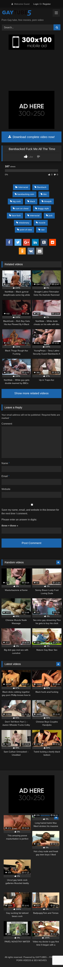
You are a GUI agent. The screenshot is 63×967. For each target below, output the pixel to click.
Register (47, 4)
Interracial (23, 187)
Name (6, 463)
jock (50, 215)
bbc (45, 194)
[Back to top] (53, 958)
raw (42, 229)
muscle (42, 222)
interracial (34, 215)
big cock (17, 201)
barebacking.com (25, 194)
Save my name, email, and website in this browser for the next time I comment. (30, 512)
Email (5, 476)
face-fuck (16, 215)
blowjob (48, 201)
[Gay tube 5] (26, 13)
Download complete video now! (33, 137)
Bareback (41, 187)
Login (36, 4)
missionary (24, 222)
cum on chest (21, 208)
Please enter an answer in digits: (19, 519)
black (32, 201)
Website (6, 489)
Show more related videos (31, 393)
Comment (7, 423)
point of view (26, 229)
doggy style (43, 208)
